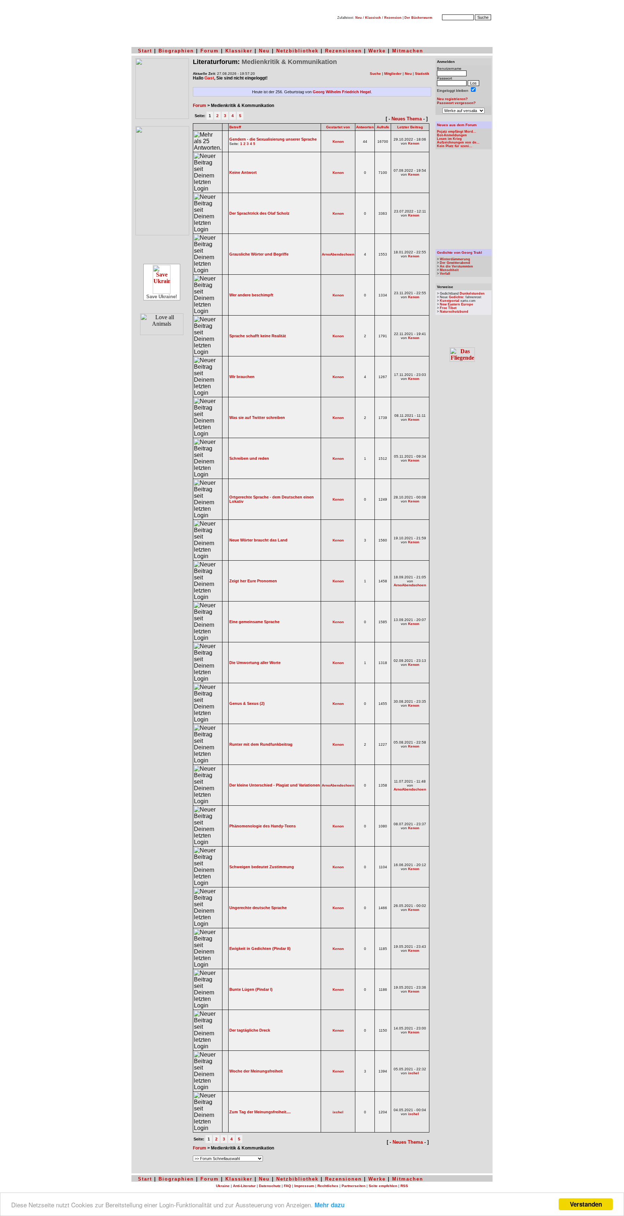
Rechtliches (327, 1186)
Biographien (176, 50)
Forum (209, 50)
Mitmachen (407, 50)
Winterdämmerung (455, 259)
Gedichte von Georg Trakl (459, 252)
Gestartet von (338, 127)
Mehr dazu (329, 1204)
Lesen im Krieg (449, 139)
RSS (404, 1186)
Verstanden (586, 1204)
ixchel (413, 1073)
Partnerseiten (353, 1186)
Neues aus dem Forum (457, 125)
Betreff (235, 127)
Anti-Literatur (244, 1186)
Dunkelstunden (472, 293)
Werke (377, 50)
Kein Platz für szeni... (454, 146)
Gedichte (456, 297)
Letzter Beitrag (410, 127)
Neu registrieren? (452, 99)
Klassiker (238, 50)
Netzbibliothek (297, 50)
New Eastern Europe (456, 304)
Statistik (422, 74)
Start (145, 50)
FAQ (287, 1186)
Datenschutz (270, 1186)
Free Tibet (448, 308)
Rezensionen (343, 50)
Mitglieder (393, 74)
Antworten (365, 127)
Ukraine (223, 1186)
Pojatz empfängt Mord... (456, 131)
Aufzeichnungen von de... (458, 142)
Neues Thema (406, 118)
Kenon (338, 142)
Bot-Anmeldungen (452, 135)
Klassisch (373, 18)
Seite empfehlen (383, 1186)
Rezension (393, 18)
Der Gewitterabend (455, 263)
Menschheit (449, 270)
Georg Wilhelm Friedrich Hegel (342, 92)
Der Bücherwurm (418, 18)
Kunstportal (449, 301)
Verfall (445, 273)
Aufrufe (383, 127)
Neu (358, 18)
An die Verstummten (456, 266)
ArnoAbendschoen (338, 254)
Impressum (304, 1186)
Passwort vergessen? (456, 103)
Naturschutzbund (454, 311)
